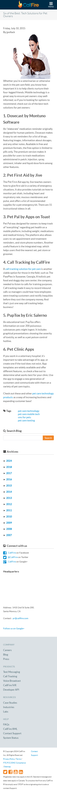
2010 (9, 516)
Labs (5, 711)
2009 (9, 522)
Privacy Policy (9, 759)
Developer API (11, 689)
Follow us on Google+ (13, 628)
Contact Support (12, 733)
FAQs (6, 724)
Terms (18, 759)
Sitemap (7, 767)
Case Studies (10, 702)
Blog (5, 654)
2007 (9, 535)
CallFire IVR (9, 685)
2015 (9, 485)
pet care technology (28, 410)
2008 (9, 528)
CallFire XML (10, 728)
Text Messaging (11, 671)
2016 (9, 479)
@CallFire (12, 557)
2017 (9, 473)
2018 (9, 467)
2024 (9, 460)
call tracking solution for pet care (23, 268)
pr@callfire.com (20, 618)
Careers (7, 650)
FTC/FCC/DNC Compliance (14, 763)
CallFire (11, 552)
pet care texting (26, 420)
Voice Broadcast (12, 680)
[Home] (28, 4)
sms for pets (24, 417)
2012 (9, 504)
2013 (9, 497)
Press (6, 659)
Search (48, 437)
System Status (11, 737)
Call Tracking (10, 676)
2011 (9, 510)
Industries (8, 707)
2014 (9, 491)
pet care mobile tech (29, 414)
